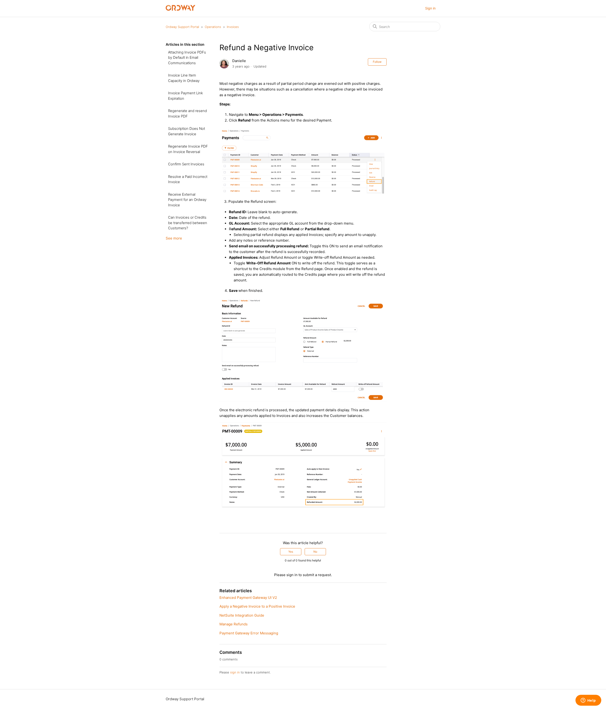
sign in (235, 672)
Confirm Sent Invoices (186, 164)
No (315, 551)
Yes (290, 551)
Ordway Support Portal (182, 27)
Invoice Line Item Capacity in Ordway (184, 78)
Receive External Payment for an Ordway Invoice (187, 199)
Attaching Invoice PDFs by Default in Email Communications (187, 57)
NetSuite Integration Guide (241, 615)
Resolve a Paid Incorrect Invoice (187, 179)
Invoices (233, 27)
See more (174, 238)
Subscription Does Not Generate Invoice (186, 131)
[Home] (180, 9)
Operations (213, 27)
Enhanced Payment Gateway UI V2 (248, 597)
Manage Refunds (233, 624)
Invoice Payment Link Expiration (185, 96)
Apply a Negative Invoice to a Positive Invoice (257, 606)
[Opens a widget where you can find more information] (588, 701)
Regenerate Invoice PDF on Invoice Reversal (188, 149)
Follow (377, 61)
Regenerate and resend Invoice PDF (187, 113)
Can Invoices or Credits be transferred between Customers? (187, 222)
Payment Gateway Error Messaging (248, 633)
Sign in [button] (430, 8)
